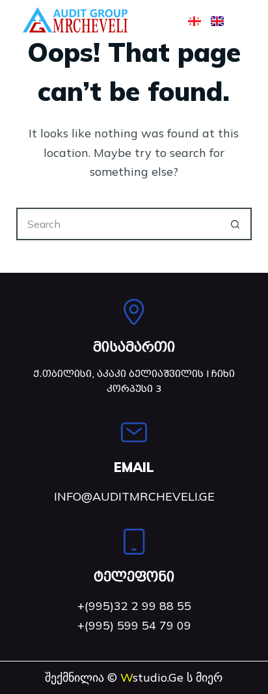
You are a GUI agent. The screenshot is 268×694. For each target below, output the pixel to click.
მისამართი (134, 347)
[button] (157, 20)
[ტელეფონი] (134, 542)
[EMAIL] (134, 432)
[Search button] (235, 224)
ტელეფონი (134, 577)
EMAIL (134, 467)
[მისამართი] (134, 312)
